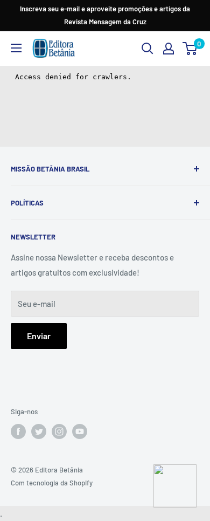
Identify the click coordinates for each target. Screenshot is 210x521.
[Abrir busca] (147, 48)
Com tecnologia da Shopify (52, 482)
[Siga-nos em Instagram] (59, 431)
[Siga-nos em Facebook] (18, 431)
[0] (190, 48)
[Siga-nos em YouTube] (79, 431)
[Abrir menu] (16, 48)
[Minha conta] (168, 48)
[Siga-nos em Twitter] (38, 431)
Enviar (39, 336)
